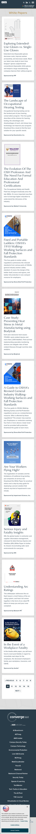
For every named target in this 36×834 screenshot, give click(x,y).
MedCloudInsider (18, 762)
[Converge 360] (18, 717)
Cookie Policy (24, 821)
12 (16, 686)
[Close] (27, 807)
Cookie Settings (15, 825)
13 (20, 686)
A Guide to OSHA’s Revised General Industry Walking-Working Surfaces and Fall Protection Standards (18, 396)
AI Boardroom (18, 730)
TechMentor (18, 785)
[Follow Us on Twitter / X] (29, 2)
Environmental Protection (18, 750)
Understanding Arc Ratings (16, 588)
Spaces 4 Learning (18, 781)
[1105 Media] (18, 725)
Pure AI (18, 766)
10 (8, 686)
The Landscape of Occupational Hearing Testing (15, 103)
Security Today (18, 777)
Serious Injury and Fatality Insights (15, 530)
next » (18, 691)
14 (24, 686)
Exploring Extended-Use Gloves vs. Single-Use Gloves (18, 46)
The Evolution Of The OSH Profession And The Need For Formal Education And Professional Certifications (17, 177)
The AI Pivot (18, 793)
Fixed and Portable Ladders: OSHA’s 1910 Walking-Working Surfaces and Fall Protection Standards (18, 248)
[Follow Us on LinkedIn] (27, 2)
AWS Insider (18, 738)
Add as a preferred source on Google (29, 6)
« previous (9, 681)
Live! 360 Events (18, 754)
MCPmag (18, 758)
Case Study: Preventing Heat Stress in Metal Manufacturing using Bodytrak (17, 324)
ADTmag (18, 734)
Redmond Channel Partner (18, 774)
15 (28, 686)
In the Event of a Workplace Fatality (16, 646)
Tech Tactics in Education (18, 789)
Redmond (18, 770)
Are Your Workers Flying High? (15, 468)
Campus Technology (18, 746)
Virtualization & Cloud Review (18, 801)
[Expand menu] (33, 3)
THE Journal (18, 797)
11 (11, 686)
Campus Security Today (18, 742)
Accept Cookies (15, 830)
